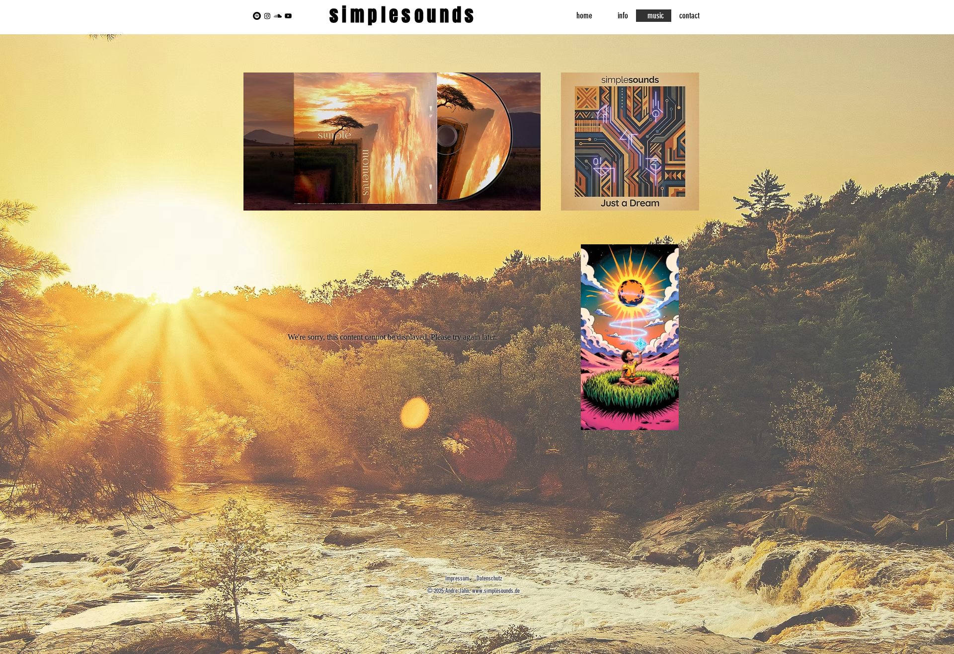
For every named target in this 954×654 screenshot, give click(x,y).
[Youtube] (288, 16)
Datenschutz (489, 578)
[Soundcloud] (278, 16)
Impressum (457, 578)
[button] (666, 419)
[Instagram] (267, 16)
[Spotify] (257, 16)
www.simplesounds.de (496, 590)
